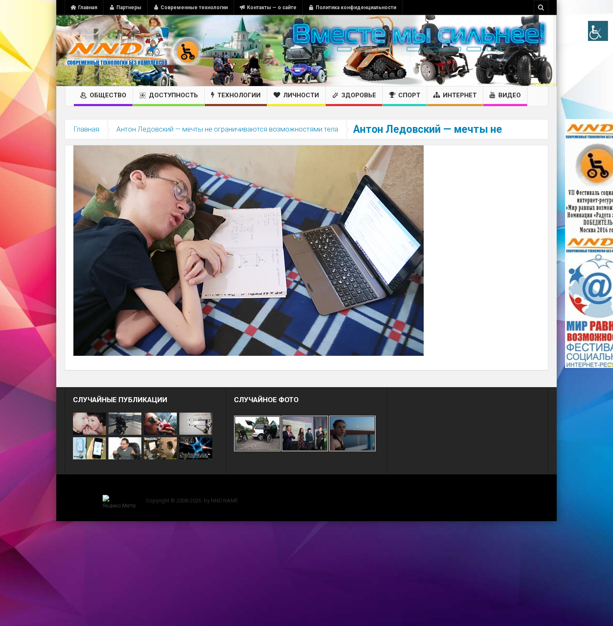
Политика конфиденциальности (356, 7)
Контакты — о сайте (271, 7)
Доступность (173, 95)
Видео (509, 95)
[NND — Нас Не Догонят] (133, 50)
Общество (108, 95)
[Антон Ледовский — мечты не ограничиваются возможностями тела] (248, 250)
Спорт (409, 95)
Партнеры (128, 7)
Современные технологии (194, 7)
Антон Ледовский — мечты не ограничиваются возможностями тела (227, 129)
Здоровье (359, 95)
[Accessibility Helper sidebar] (598, 31)
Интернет (460, 95)
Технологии (239, 95)
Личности (301, 95)
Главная (87, 7)
